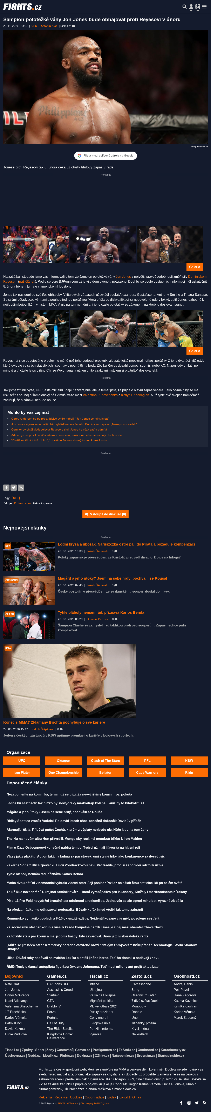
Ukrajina (95, 989)
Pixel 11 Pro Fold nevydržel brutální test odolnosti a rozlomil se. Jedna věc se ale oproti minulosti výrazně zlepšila (95, 900)
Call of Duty (55, 1023)
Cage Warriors (147, 772)
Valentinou (90, 395)
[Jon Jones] (36, 244)
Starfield (53, 995)
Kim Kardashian (185, 1006)
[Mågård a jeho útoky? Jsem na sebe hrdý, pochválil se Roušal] (29, 590)
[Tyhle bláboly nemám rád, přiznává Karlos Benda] (29, 624)
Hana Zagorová (185, 995)
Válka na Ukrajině (102, 995)
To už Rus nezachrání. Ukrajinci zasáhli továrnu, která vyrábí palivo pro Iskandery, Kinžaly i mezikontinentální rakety (97, 892)
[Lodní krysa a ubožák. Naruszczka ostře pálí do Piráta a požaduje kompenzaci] (29, 556)
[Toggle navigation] (204, 7)
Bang (135, 989)
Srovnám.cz (146, 1055)
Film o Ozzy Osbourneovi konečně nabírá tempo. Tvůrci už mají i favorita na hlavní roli (73, 847)
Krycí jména (140, 1028)
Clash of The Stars (105, 760)
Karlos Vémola (16, 1017)
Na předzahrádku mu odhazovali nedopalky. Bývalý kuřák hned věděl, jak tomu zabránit (75, 909)
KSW (189, 760)
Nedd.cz (34, 1055)
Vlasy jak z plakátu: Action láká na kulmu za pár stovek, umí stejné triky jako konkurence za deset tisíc (86, 856)
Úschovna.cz (15, 1055)
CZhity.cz (102, 1055)
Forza (51, 1012)
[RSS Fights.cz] (205, 1103)
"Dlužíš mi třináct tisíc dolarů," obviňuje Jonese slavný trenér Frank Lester (59, 440)
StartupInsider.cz (171, 1055)
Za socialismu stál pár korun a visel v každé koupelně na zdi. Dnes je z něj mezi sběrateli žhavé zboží (85, 927)
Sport (39, 1050)
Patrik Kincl (13, 1023)
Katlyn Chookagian (135, 395)
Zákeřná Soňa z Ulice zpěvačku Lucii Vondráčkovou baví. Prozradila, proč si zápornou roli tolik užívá (85, 865)
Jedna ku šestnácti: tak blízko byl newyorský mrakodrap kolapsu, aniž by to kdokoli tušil (75, 803)
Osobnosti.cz (148, 1050)
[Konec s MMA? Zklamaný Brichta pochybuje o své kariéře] (69, 681)
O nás (136, 1097)
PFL (147, 760)
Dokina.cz (84, 1055)
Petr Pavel (181, 989)
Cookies (76, 1097)
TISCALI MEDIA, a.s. (68, 1103)
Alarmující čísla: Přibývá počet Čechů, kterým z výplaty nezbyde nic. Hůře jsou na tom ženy (77, 829)
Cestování (65, 1050)
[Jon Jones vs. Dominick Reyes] (103, 328)
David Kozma (15, 1028)
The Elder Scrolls (60, 1028)
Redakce (61, 1097)
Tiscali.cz (12, 1050)
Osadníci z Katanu (144, 995)
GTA (50, 1001)
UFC (15, 498)
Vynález (95, 1034)
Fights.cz (67, 1055)
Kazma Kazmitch (186, 1001)
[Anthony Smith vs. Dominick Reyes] (36, 328)
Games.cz (82, 1050)
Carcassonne (141, 984)
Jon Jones (123, 276)
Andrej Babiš (183, 984)
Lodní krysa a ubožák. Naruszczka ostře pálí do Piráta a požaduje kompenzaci (126, 544)
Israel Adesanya (16, 1001)
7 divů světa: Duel (144, 1001)
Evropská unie (99, 1023)
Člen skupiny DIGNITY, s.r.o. (95, 1103)
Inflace (94, 984)
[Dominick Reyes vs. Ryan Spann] (170, 328)
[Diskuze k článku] (73, 26)
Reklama (45, 1097)
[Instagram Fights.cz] (189, 1103)
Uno (134, 1017)
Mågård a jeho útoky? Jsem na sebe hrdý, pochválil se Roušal (112, 578)
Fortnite (52, 1017)
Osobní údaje (94, 1097)
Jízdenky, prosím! (144, 1023)
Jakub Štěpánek (97, 551)
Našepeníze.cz (123, 1055)
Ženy (50, 1050)
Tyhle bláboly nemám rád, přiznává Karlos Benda (101, 612)
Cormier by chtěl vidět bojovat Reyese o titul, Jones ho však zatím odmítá (59, 429)
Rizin (189, 772)
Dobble (136, 1012)
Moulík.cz (50, 1055)
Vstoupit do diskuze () (107, 514)
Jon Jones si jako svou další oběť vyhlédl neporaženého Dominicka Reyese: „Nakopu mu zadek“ (74, 424)
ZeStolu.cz (127, 1050)
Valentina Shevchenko (21, 1006)
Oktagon (63, 760)
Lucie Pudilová (16, 1034)
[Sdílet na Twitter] (14, 488)
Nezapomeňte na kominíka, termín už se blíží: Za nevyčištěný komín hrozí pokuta (69, 794)
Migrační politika (101, 1001)
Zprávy (27, 1050)
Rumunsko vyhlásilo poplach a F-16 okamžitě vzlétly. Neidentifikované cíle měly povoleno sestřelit (83, 918)
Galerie (194, 267)
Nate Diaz (12, 984)
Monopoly (138, 1006)
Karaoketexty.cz (173, 1050)
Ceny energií (98, 1017)
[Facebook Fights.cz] (181, 1103)
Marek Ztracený (185, 1017)
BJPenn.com (23, 503)
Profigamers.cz (104, 1050)
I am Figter (22, 772)
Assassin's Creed (60, 989)
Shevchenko (108, 395)
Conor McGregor (17, 995)
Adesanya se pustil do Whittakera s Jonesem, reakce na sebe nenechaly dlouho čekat (67, 435)
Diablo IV (54, 1006)
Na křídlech (139, 1034)
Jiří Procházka (15, 1012)
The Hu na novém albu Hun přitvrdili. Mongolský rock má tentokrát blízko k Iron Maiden (74, 838)
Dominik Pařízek (97, 619)
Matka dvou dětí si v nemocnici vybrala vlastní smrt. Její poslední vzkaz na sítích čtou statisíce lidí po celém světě (94, 883)
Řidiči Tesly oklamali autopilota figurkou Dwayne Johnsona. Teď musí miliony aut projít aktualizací (83, 966)
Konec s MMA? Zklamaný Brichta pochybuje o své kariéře (54, 722)
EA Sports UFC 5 (59, 984)
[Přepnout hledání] (184, 7)
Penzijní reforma (101, 1028)
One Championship (63, 772)
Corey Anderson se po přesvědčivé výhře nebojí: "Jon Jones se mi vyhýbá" (60, 418)
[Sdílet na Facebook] (6, 488)
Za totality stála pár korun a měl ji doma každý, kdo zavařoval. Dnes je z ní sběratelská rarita (77, 936)
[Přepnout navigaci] (191, 7)
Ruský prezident (101, 1012)
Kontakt (125, 1097)
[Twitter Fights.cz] (197, 1103)
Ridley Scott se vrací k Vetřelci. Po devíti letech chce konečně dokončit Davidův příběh (74, 821)
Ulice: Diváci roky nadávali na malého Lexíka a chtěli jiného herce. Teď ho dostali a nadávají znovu (83, 958)
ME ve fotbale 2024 (103, 1006)
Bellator (105, 772)
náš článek (27, 281)
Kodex (112, 1097)
